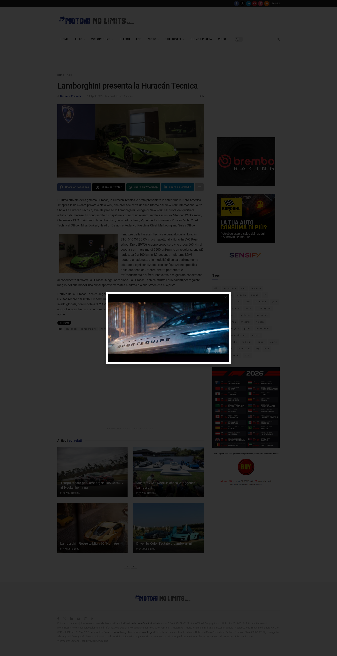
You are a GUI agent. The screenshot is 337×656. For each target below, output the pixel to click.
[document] (168, 328)
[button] (225, 297)
